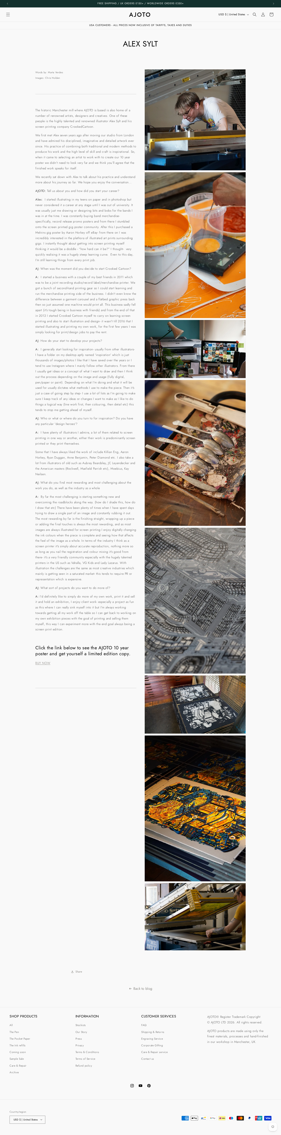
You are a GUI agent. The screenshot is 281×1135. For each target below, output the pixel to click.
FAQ (144, 1025)
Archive (14, 1072)
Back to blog (142, 988)
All (11, 1025)
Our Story (81, 1032)
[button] (8, 14)
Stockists (81, 1025)
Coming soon (18, 1052)
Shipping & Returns (152, 1032)
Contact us (147, 1059)
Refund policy (84, 1065)
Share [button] (79, 972)
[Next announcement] (273, 3)
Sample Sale (17, 1059)
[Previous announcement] (7, 3)
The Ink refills (18, 1045)
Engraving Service (152, 1038)
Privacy (80, 1045)
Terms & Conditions (87, 1052)
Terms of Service (86, 1059)
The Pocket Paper (20, 1038)
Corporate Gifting (152, 1045)
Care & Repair (18, 1065)
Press (79, 1038)
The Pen (14, 1032)
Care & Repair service (154, 1052)
